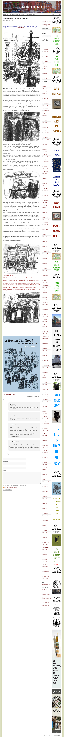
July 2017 (45, 348)
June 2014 (45, 438)
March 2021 (45, 241)
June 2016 (45, 379)
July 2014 (45, 435)
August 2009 (45, 578)
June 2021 (45, 234)
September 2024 (46, 139)
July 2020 (45, 261)
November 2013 (46, 455)
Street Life (45, 78)
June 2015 (45, 409)
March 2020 (45, 270)
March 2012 (45, 503)
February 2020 (45, 273)
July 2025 (45, 115)
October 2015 (45, 399)
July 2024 (45, 144)
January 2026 (45, 100)
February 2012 (45, 506)
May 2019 (45, 295)
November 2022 (46, 193)
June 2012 (45, 496)
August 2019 (45, 287)
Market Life (45, 63)
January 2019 (45, 304)
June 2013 (45, 467)
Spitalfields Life (32, 6)
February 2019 (45, 302)
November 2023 (46, 164)
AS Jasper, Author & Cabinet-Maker (9, 329)
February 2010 (45, 564)
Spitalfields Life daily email (46, 30)
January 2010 (45, 566)
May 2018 (45, 324)
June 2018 (45, 321)
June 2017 (45, 350)
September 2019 (46, 285)
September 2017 (46, 343)
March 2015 (45, 416)
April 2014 (45, 442)
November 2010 (46, 542)
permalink (14, 404)
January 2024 (45, 159)
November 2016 (46, 367)
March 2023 (45, 183)
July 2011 (45, 523)
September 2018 (46, 314)
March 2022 (45, 212)
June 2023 (45, 176)
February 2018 (45, 331)
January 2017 (45, 362)
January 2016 (45, 392)
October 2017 (45, 341)
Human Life (45, 58)
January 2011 (45, 537)
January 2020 (45, 275)
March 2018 (45, 328)
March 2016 (45, 387)
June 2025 (45, 117)
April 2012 (45, 501)
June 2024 (45, 147)
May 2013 (45, 469)
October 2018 (45, 311)
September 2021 (46, 227)
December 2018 (46, 307)
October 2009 (45, 573)
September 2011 (46, 518)
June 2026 (45, 88)
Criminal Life (45, 51)
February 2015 (45, 418)
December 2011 (46, 510)
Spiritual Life (45, 75)
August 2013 (45, 462)
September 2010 (46, 547)
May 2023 (45, 178)
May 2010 (45, 556)
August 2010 (45, 549)
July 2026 (45, 86)
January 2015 (45, 421)
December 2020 (46, 248)
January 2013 (45, 479)
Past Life (39, 396)
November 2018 (46, 309)
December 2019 (46, 278)
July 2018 (45, 319)
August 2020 (45, 258)
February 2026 (45, 98)
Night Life (45, 66)
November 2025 (46, 105)
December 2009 (46, 569)
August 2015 (45, 404)
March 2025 (45, 125)
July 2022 (45, 202)
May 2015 (45, 411)
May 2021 (45, 236)
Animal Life (45, 49)
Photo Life (45, 71)
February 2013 (45, 476)
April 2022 (45, 210)
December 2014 (46, 423)
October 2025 (45, 108)
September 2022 (46, 197)
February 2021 (45, 244)
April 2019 (45, 297)
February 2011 (45, 535)
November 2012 (46, 484)
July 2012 (45, 493)
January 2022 (45, 217)
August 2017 (45, 345)
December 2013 (46, 452)
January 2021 (45, 246)
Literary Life (36, 396)
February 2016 (45, 389)
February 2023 (45, 185)
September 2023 (46, 168)
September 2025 (46, 110)
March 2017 (45, 358)
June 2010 (45, 554)
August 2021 (45, 229)
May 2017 (45, 353)
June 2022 (45, 205)
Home (52, 14)
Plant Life (45, 73)
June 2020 (45, 263)
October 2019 (45, 282)
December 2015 (46, 394)
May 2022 (45, 207)
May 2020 (45, 265)
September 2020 (46, 256)
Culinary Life (45, 54)
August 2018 (45, 316)
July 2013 (45, 464)
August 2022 (45, 200)
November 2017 (46, 338)
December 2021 (46, 219)
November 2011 (46, 513)
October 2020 (45, 253)
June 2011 (45, 525)
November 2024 (46, 134)
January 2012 (45, 508)
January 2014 (45, 450)
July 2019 (45, 290)
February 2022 (45, 214)
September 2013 (46, 459)
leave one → (13, 399)
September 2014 (46, 430)
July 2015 (45, 406)
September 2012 (46, 489)
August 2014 (45, 433)
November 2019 (46, 280)
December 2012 (46, 481)
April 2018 (45, 326)
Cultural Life (32, 396)
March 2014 (45, 445)
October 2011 (45, 515)
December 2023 (46, 161)
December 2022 (46, 190)
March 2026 (45, 96)
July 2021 (45, 231)
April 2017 (45, 355)
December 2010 (46, 540)
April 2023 (45, 180)
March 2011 (45, 532)
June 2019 (45, 292)
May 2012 (45, 498)
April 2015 (45, 413)
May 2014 (45, 440)
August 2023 (45, 171)
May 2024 (45, 149)
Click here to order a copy (9, 394)
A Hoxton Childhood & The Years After (9, 331)
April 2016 (45, 384)
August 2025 (45, 113)
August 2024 (45, 142)
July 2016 (45, 377)
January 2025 (45, 130)
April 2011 (45, 530)
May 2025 (45, 120)
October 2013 (45, 457)
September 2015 (46, 401)
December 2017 (46, 336)
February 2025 (45, 127)
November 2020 (46, 251)
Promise (59, 14)
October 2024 (45, 137)
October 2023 (45, 166)
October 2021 (45, 224)
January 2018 (45, 333)
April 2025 (45, 122)
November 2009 (46, 571)
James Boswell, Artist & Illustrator (9, 333)
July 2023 (45, 173)
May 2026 (45, 91)
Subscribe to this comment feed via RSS (11, 487)
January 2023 (45, 188)
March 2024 (45, 154)
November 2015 (46, 396)
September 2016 (46, 372)
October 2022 (45, 195)
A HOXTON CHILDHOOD (19, 27)
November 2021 (46, 222)
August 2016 (45, 375)
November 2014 (46, 426)
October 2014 (45, 428)
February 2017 (45, 360)
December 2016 (46, 365)
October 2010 (45, 544)
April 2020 (45, 268)
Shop (56, 14)
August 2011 (45, 520)
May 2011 (45, 527)
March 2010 (45, 561)
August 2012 (45, 491)
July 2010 (45, 552)
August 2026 (45, 83)
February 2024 (45, 156)
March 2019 (45, 299)
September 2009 (46, 576)
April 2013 (45, 472)
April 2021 (45, 239)
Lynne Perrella (12, 424)
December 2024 (46, 132)
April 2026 (45, 93)
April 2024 (45, 151)
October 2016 (45, 370)
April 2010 (45, 559)
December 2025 (46, 103)
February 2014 (45, 447)
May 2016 (45, 382)
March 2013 (45, 474)
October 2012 (45, 486)
